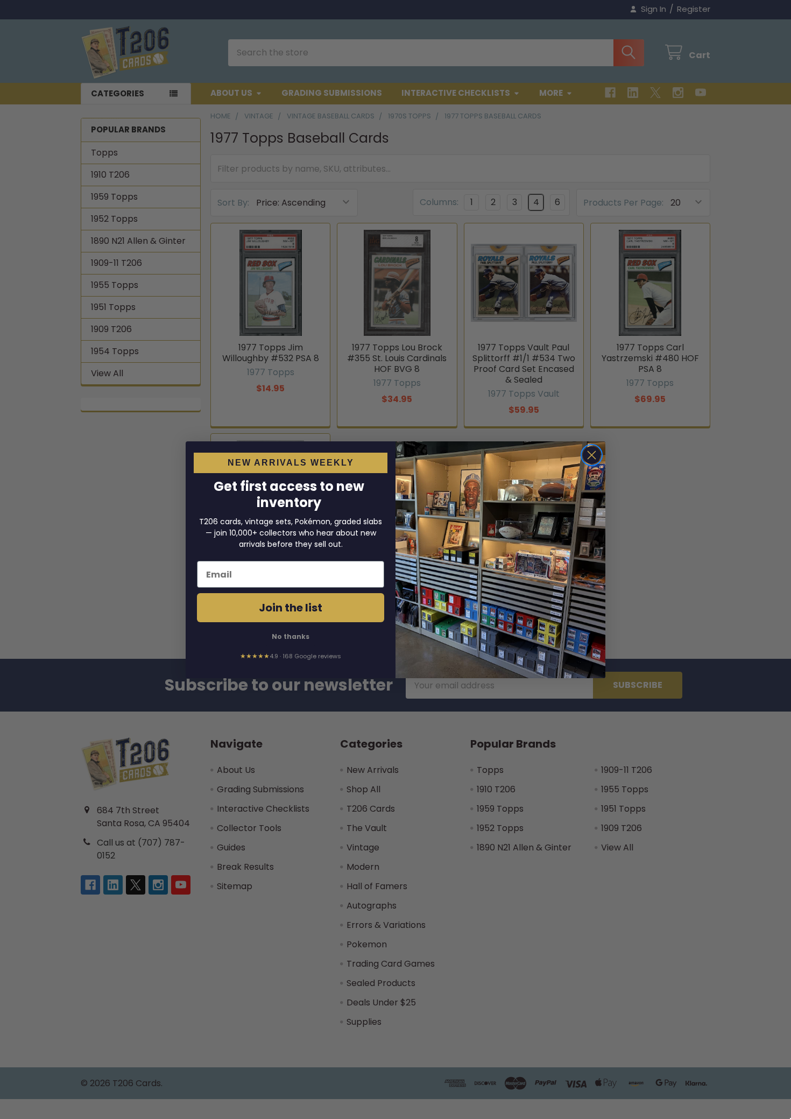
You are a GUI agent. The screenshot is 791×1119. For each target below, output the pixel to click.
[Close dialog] (591, 455)
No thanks (290, 636)
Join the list (290, 607)
